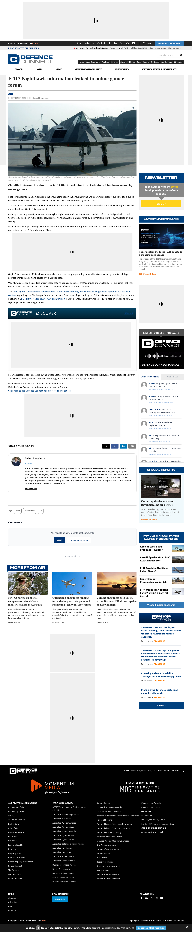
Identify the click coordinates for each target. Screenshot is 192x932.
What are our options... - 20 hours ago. (161, 402)
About (79, 43)
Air (39, 69)
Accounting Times (16, 811)
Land (58, 69)
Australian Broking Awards (64, 831)
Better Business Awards (63, 869)
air (40, 511)
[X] (106, 446)
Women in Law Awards (151, 803)
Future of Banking (104, 819)
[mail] (132, 446)
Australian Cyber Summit (63, 839)
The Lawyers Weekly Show (153, 819)
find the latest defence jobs (23, 48)
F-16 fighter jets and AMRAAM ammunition (43, 298)
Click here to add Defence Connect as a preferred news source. (39, 390)
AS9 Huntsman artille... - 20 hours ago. (161, 389)
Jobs (139, 62)
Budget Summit (103, 803)
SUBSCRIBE (60, 899)
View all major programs (161, 605)
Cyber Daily (13, 828)
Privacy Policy (158, 920)
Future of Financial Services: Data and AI (114, 824)
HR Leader (12, 840)
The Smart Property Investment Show (158, 824)
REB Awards (102, 857)
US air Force (30, 511)
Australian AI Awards (61, 818)
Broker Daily (13, 824)
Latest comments (150, 376)
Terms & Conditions (175, 920)
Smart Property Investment (20, 861)
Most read (172, 376)
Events (146, 62)
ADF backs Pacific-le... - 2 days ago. (160, 441)
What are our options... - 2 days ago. (160, 428)
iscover (179, 62)
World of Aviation (16, 878)
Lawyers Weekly (15, 845)
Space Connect (15, 866)
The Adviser (13, 870)
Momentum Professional (152, 832)
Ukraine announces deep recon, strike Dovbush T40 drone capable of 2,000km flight (116, 601)
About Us (12, 898)
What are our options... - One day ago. (161, 415)
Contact (101, 43)
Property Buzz (14, 853)
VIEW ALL (128, 313)
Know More (31, 488)
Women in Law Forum (150, 807)
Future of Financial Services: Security (113, 828)
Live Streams (166, 62)
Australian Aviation (16, 819)
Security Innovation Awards (109, 866)
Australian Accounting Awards (65, 814)
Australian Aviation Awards (64, 822)
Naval (19, 69)
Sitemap (12, 910)
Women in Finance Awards (108, 874)
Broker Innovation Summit (64, 881)
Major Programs (93, 62)
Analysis (105, 62)
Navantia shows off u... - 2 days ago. (160, 454)
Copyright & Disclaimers (139, 920)
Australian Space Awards (63, 856)
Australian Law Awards (62, 848)
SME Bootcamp (103, 870)
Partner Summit (103, 853)
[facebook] (114, 446)
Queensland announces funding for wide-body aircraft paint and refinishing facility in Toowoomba (71, 601)
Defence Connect (16, 832)
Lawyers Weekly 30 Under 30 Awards (113, 840)
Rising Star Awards (105, 861)
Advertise (89, 43)
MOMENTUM (29, 43)
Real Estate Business (17, 857)
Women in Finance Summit (108, 878)
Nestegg (12, 849)
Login (149, 43)
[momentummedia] (52, 787)
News (81, 62)
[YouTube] (161, 897)
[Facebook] (141, 897)
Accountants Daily (16, 807)
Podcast (155, 62)
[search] (181, 55)
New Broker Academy (106, 845)
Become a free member (169, 43)
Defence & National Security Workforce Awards (118, 815)
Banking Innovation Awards (64, 864)
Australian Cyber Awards (63, 835)
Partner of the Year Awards (109, 849)
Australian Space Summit (63, 860)
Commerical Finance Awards (109, 807)
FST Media (12, 836)
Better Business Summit (63, 873)
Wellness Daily (14, 874)
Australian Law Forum (61, 852)
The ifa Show (146, 815)
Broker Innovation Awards (64, 877)
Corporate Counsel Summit (109, 811)
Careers (114, 62)
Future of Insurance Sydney (109, 832)
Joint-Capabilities (88, 69)
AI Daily (11, 815)
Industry (122, 69)
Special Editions (127, 62)
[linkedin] (123, 446)
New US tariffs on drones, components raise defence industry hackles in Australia (25, 601)
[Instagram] (156, 897)
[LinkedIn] (146, 897)
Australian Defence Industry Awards (68, 843)
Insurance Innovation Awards (109, 836)
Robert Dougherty (41, 98)
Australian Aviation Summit (64, 827)
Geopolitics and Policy (159, 69)
